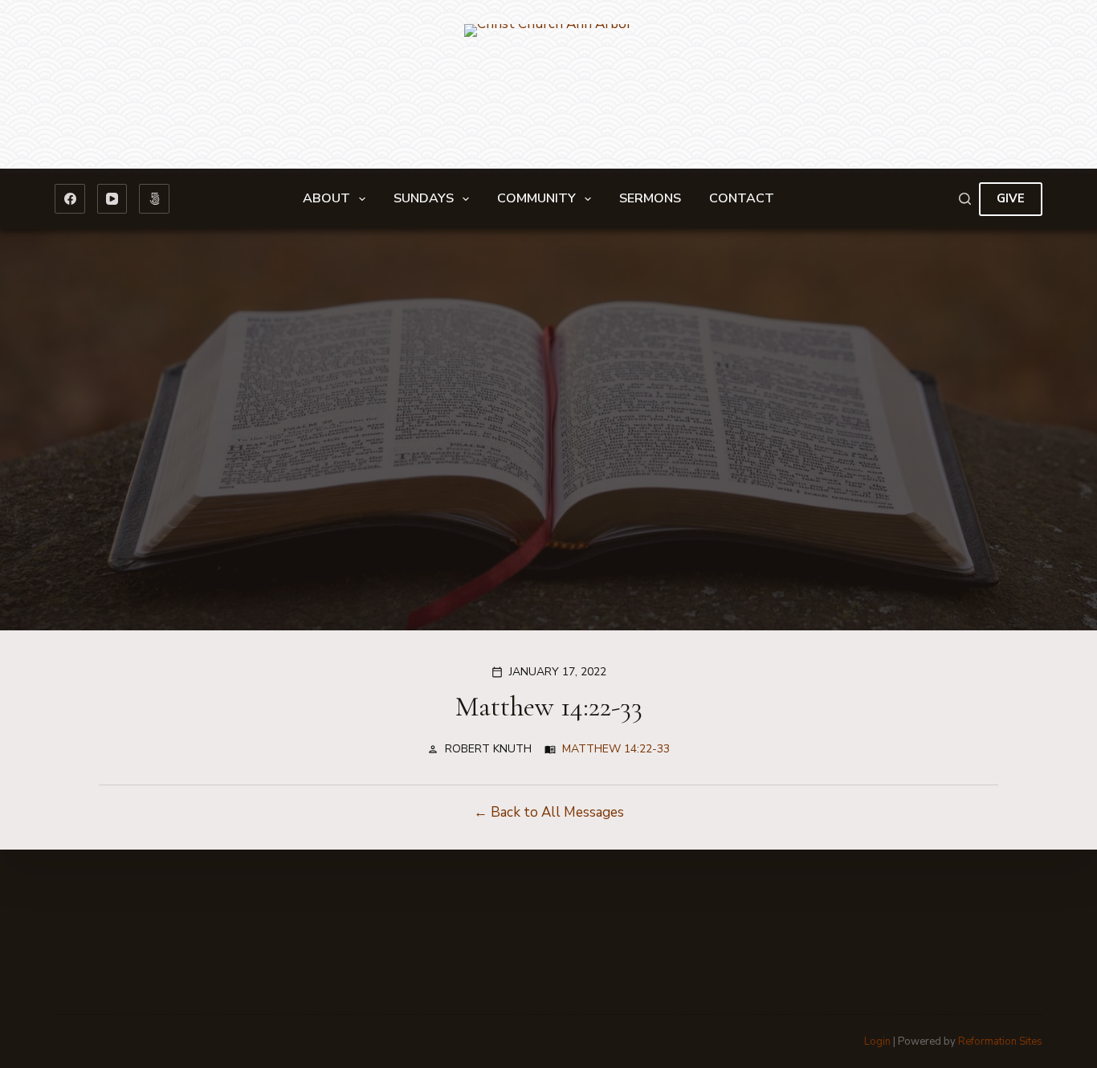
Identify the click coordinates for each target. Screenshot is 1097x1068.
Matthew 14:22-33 (616, 748)
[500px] (154, 199)
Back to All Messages (557, 812)
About (326, 198)
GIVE (1011, 198)
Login (877, 1041)
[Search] (965, 199)
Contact (741, 198)
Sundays (424, 198)
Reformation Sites (1000, 1041)
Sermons (650, 198)
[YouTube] (112, 199)
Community (536, 198)
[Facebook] (70, 199)
